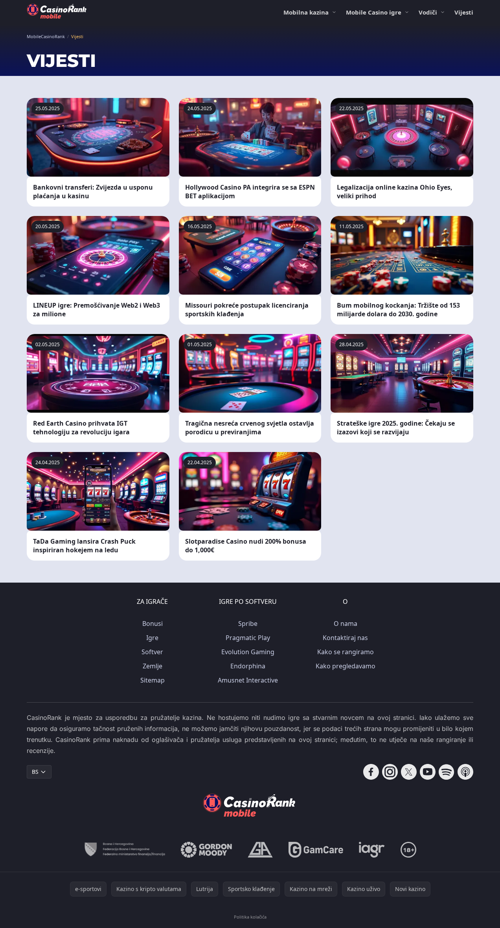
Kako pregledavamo (345, 666)
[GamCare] (316, 850)
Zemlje (152, 666)
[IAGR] (372, 850)
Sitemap (152, 680)
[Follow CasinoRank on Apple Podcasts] (465, 772)
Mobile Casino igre (373, 12)
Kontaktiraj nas (345, 637)
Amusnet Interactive (248, 680)
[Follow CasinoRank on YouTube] (428, 772)
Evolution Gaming (247, 652)
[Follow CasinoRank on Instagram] (390, 772)
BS (35, 771)
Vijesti (463, 12)
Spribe (247, 623)
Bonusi (152, 623)
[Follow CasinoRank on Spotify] (446, 772)
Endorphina (247, 666)
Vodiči (428, 12)
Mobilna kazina (306, 12)
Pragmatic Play (248, 637)
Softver (152, 652)
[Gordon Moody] (206, 850)
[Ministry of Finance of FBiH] (124, 850)
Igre (152, 637)
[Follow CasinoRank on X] (409, 772)
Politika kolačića (250, 917)
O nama (345, 623)
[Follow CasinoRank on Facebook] (371, 772)
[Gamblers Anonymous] (260, 850)
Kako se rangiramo (345, 652)
